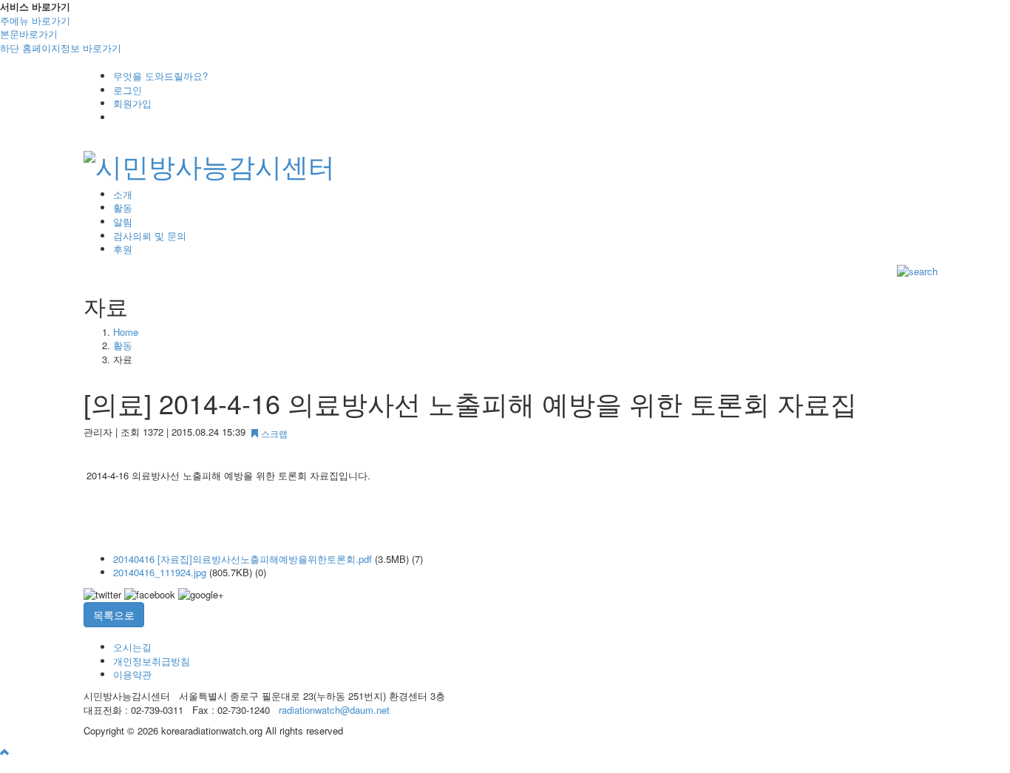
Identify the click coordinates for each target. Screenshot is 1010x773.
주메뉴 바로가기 (35, 20)
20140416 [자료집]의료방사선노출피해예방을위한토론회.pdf (242, 559)
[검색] (917, 270)
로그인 (127, 90)
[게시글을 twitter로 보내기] (102, 595)
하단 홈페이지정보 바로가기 (60, 48)
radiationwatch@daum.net (334, 710)
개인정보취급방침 (151, 661)
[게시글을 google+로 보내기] (201, 595)
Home (125, 332)
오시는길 (132, 647)
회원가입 (132, 103)
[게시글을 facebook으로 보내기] (149, 595)
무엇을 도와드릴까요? (160, 76)
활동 (122, 345)
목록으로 (114, 614)
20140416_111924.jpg (159, 572)
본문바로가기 (29, 34)
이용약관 (132, 674)
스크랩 (273, 433)
